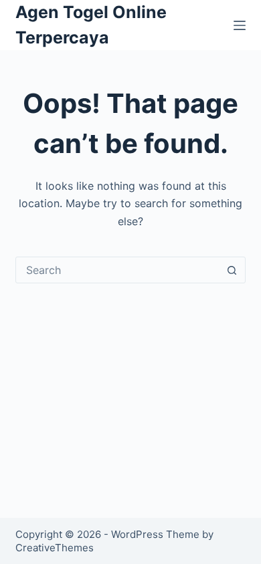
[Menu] (240, 25)
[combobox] (117, 270)
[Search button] (232, 270)
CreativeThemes (54, 547)
